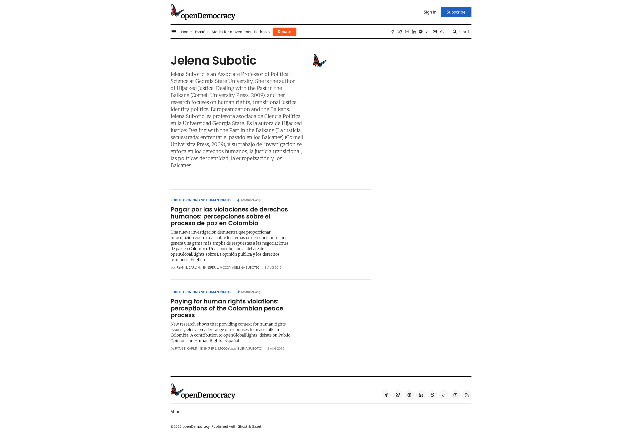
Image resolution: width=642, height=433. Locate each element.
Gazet (256, 426)
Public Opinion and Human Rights (201, 200)
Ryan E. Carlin (188, 267)
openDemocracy (196, 426)
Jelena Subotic (187, 74)
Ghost (242, 426)
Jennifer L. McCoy (216, 267)
